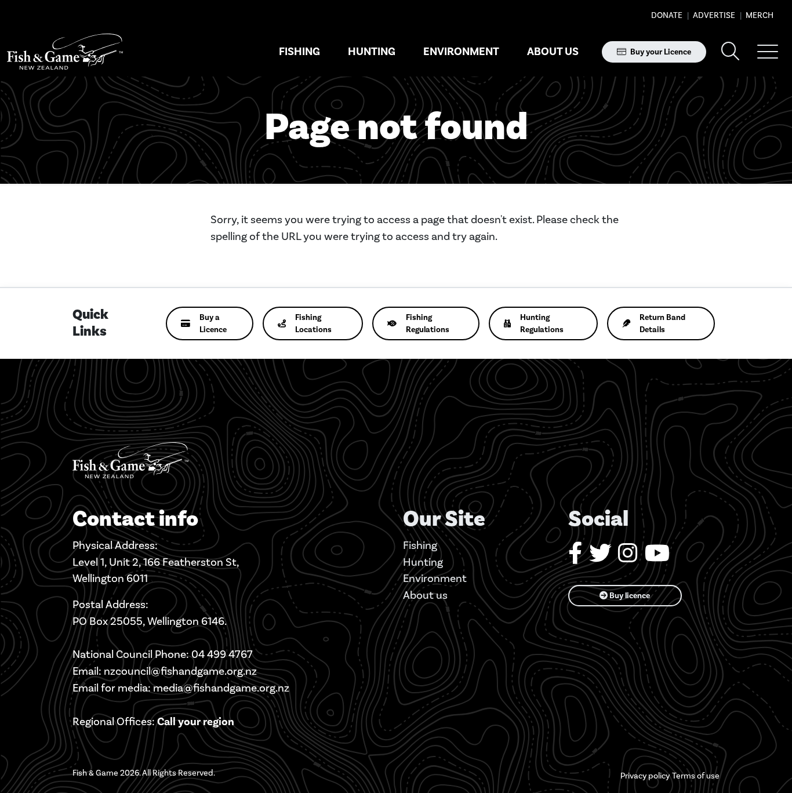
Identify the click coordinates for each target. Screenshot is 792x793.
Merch (758, 15)
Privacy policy (645, 776)
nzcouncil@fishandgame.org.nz (180, 671)
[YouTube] (657, 557)
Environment (461, 52)
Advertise (713, 15)
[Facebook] (575, 557)
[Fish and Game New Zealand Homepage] (65, 51)
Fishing (299, 52)
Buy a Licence (213, 323)
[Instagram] (628, 557)
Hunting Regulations (542, 323)
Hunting (371, 52)
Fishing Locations (313, 323)
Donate (666, 15)
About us (553, 52)
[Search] (730, 52)
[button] (767, 51)
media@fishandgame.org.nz (221, 687)
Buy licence (629, 596)
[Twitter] (600, 557)
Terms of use (696, 776)
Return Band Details (662, 323)
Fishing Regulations (427, 323)
